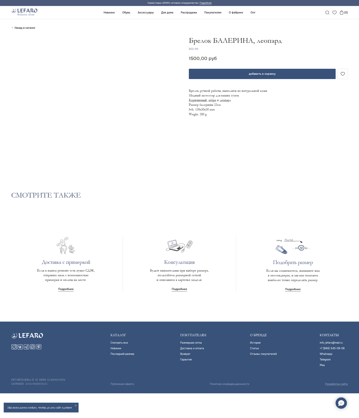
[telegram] (26, 348)
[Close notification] (76, 405)
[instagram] (14, 348)
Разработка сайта (336, 384)
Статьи (254, 348)
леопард (225, 100)
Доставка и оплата (192, 348)
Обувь (126, 12)
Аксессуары (146, 12)
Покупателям (212, 12)
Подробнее (206, 2)
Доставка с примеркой (66, 262)
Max (322, 365)
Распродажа (189, 12)
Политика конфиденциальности (229, 384)
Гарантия (186, 359)
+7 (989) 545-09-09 (332, 348)
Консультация (179, 262)
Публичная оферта (122, 384)
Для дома (167, 12)
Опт (253, 12)
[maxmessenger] (32, 348)
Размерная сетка (191, 342)
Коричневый (198, 100)
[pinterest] (39, 348)
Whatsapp (326, 354)
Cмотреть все (119, 342)
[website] (327, 12)
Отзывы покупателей (263, 354)
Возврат (185, 354)
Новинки (109, 12)
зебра (212, 100)
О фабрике (236, 12)
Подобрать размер (293, 262)
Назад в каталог (25, 28)
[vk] (20, 348)
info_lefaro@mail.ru (331, 342)
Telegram (325, 359)
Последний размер (122, 354)
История (255, 342)
